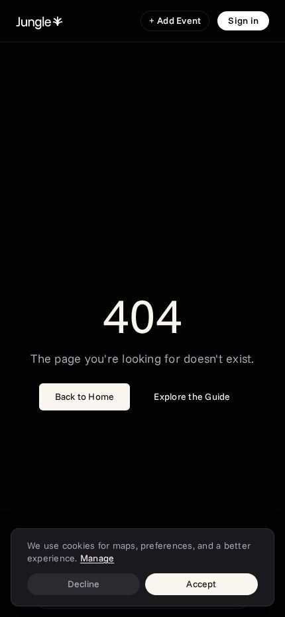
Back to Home (85, 397)
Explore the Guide (192, 397)
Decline (84, 584)
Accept (201, 584)
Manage (97, 558)
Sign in (243, 20)
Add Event (175, 20)
